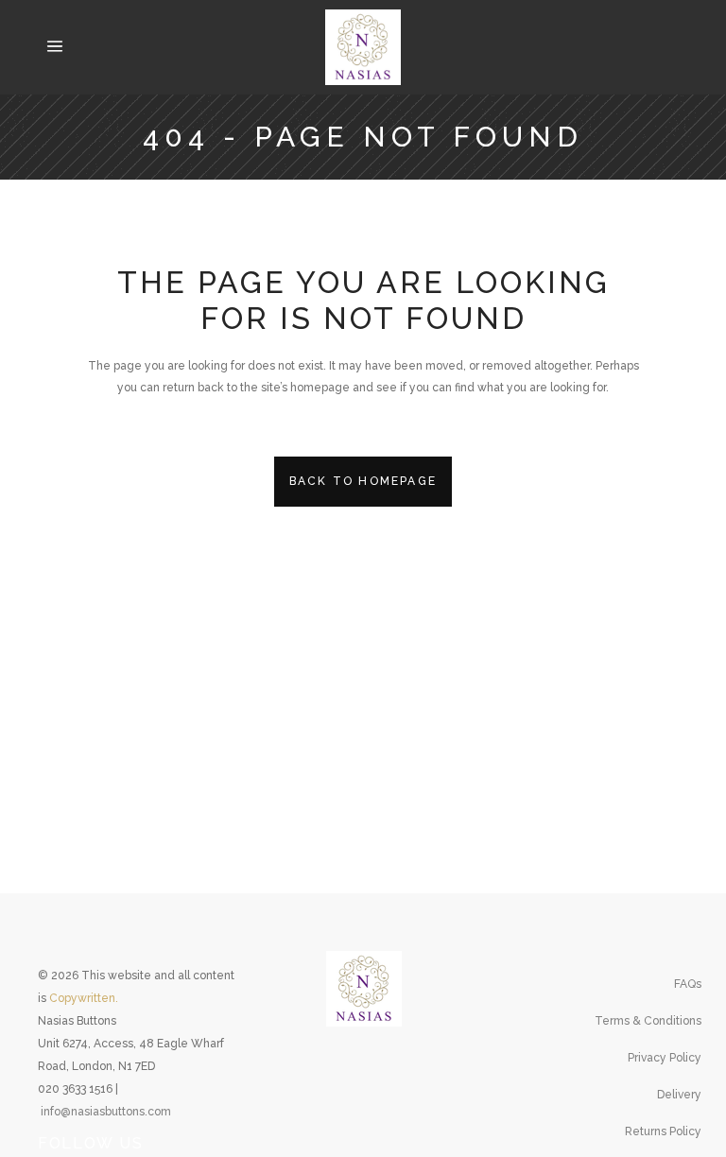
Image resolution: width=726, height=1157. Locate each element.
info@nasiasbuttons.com (106, 1111)
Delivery (679, 1094)
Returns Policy (663, 1131)
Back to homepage (363, 481)
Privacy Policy (664, 1057)
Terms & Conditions (648, 1020)
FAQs (687, 984)
